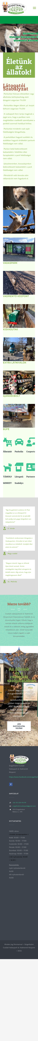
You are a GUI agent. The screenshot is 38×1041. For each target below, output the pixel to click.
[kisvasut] (19, 305)
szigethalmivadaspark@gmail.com (24, 806)
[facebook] (11, 784)
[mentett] (19, 272)
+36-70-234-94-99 (19, 803)
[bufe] (19, 405)
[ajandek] (19, 371)
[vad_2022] (19, 755)
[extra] (19, 338)
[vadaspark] (19, 238)
